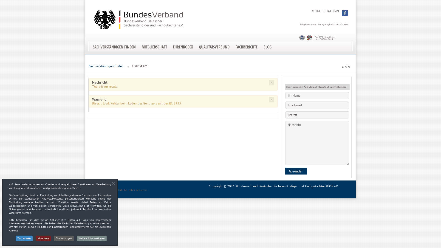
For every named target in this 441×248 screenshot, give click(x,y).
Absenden (296, 171)
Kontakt (344, 24)
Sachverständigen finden (114, 47)
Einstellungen (64, 238)
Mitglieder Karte (308, 24)
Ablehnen (43, 238)
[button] (345, 13)
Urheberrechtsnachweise (132, 190)
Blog (267, 47)
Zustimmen (24, 238)
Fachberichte (246, 47)
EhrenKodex (183, 47)
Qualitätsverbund (214, 47)
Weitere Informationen (92, 238)
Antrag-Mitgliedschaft (328, 24)
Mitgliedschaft (154, 47)
